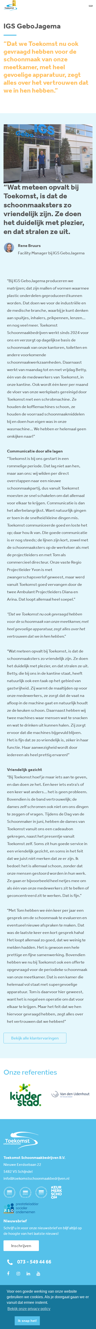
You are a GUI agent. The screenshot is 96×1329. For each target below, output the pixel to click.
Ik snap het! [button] (27, 1321)
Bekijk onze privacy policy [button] (28, 1309)
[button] (10, 1321)
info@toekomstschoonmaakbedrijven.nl (36, 1178)
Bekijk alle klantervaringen (35, 1038)
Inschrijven (21, 1246)
